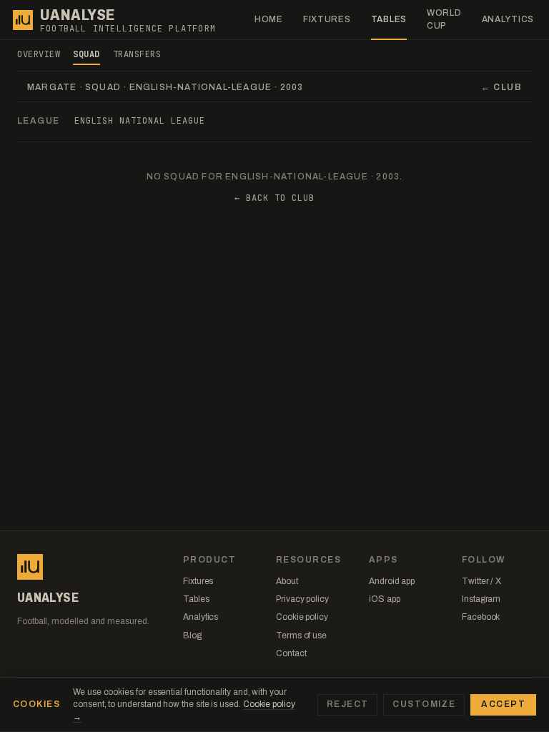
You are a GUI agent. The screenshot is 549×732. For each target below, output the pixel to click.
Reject (348, 704)
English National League (139, 121)
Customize (423, 704)
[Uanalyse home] (23, 20)
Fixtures (327, 19)
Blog (192, 635)
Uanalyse (77, 15)
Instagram (481, 599)
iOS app (384, 599)
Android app (392, 581)
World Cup (444, 19)
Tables (389, 19)
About (287, 581)
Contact (291, 653)
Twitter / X (481, 581)
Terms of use (301, 635)
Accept (503, 704)
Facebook (481, 617)
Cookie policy (302, 617)
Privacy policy (302, 599)
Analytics (508, 19)
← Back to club (274, 198)
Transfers (137, 54)
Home (268, 19)
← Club (501, 87)
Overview (38, 54)
